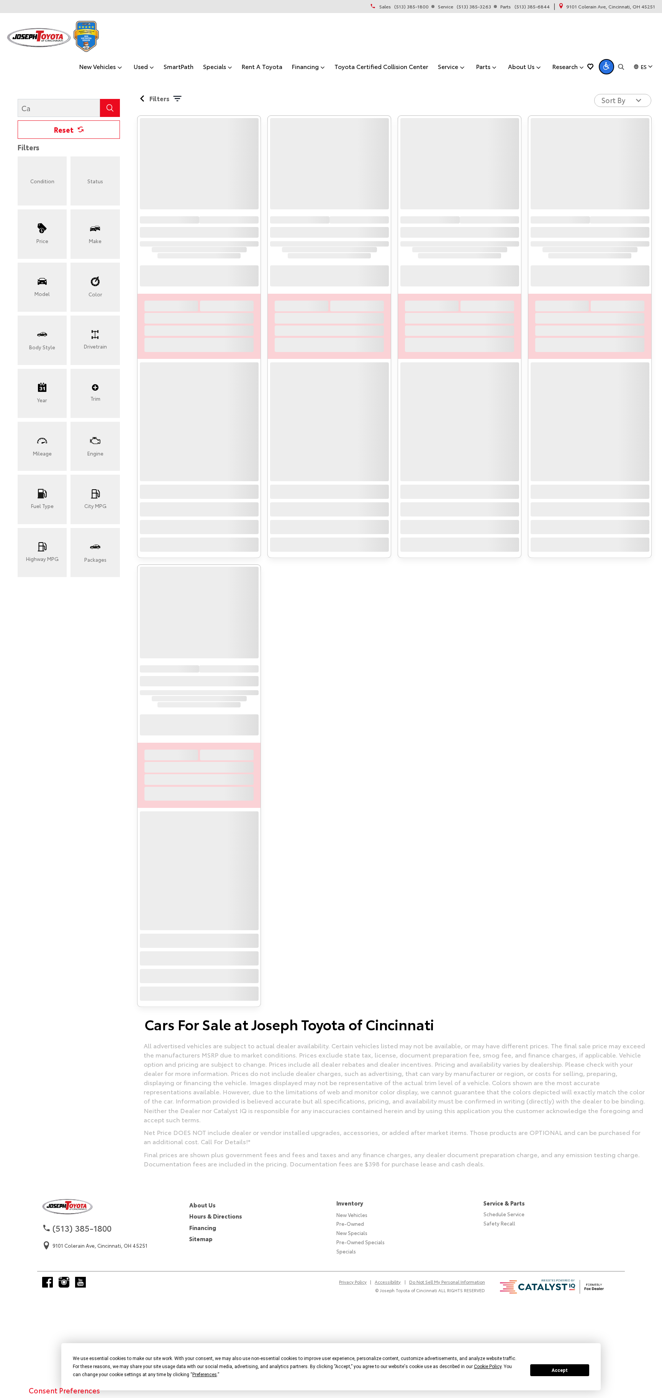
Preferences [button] (204, 1374)
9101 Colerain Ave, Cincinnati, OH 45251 (610, 6)
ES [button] (644, 67)
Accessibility (388, 1282)
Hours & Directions (215, 1216)
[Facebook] (47, 1282)
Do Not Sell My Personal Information (447, 1282)
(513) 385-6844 (532, 6)
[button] (606, 66)
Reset (64, 130)
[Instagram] (64, 1282)
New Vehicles (351, 1214)
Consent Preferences (64, 1390)
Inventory (349, 1203)
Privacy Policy (353, 1282)
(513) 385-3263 (474, 6)
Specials (346, 1251)
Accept (560, 1370)
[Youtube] (80, 1282)
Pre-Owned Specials (360, 1241)
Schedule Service (503, 1214)
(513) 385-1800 (411, 6)
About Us (202, 1205)
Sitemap (201, 1239)
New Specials (351, 1232)
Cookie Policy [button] (487, 1366)
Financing (202, 1228)
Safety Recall (499, 1223)
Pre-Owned (350, 1223)
